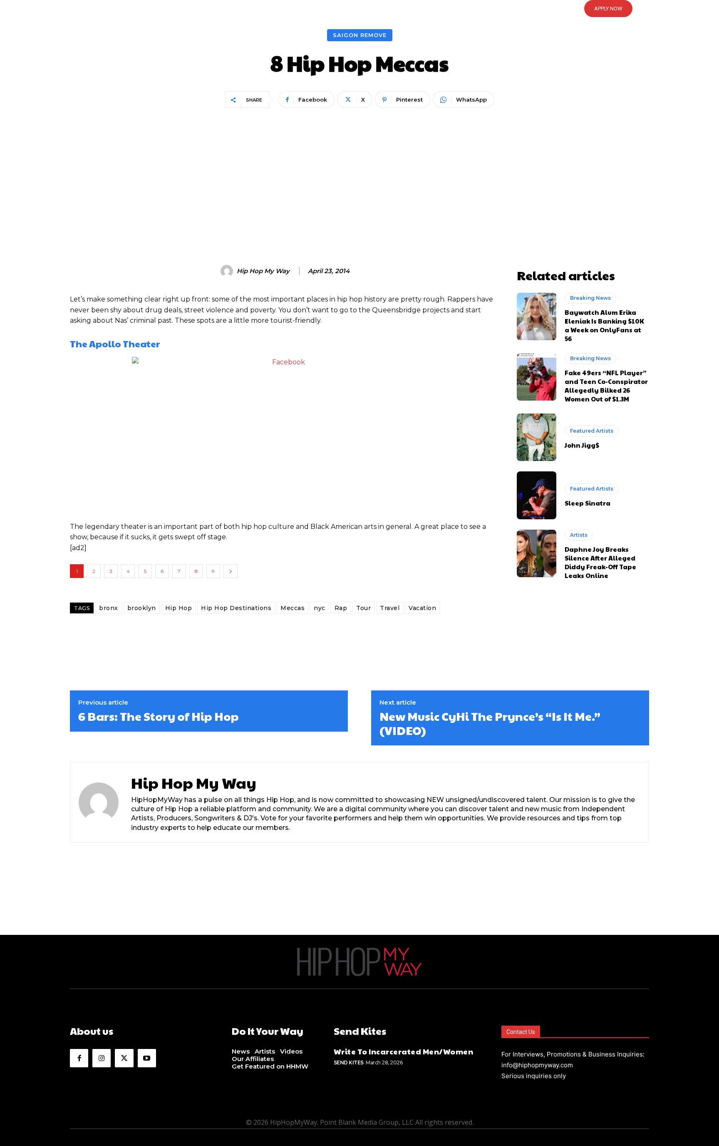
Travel (389, 608)
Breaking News (590, 298)
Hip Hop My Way (263, 271)
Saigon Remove (360, 35)
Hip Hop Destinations (236, 608)
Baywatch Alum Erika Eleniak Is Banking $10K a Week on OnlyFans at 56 (604, 325)
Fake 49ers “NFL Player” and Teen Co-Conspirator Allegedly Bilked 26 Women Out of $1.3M (606, 385)
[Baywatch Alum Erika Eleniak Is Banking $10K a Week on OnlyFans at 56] (536, 316)
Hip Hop (178, 608)
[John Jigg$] (536, 437)
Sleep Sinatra (587, 502)
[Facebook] (79, 1058)
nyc (319, 608)
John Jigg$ (582, 445)
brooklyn (141, 608)
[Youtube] (147, 1058)
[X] (124, 1058)
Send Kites (349, 1062)
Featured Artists (591, 431)
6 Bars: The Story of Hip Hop (158, 716)
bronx (108, 608)
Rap (341, 608)
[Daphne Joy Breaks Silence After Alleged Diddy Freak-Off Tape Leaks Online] (536, 553)
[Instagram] (101, 1058)
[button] (359, 8)
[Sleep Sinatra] (536, 495)
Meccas (292, 608)
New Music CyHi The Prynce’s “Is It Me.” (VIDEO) (489, 723)
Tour (363, 608)
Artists (579, 535)
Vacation (422, 608)
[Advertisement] (359, 173)
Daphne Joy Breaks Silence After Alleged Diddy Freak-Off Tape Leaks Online (600, 562)
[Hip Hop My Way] (228, 271)
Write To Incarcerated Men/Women (404, 1051)
